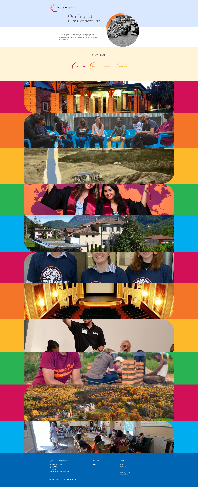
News (121, 468)
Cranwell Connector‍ (125, 473)
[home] (62, 7)
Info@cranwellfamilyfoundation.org (60, 471)
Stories (122, 464)
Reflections (123, 466)
